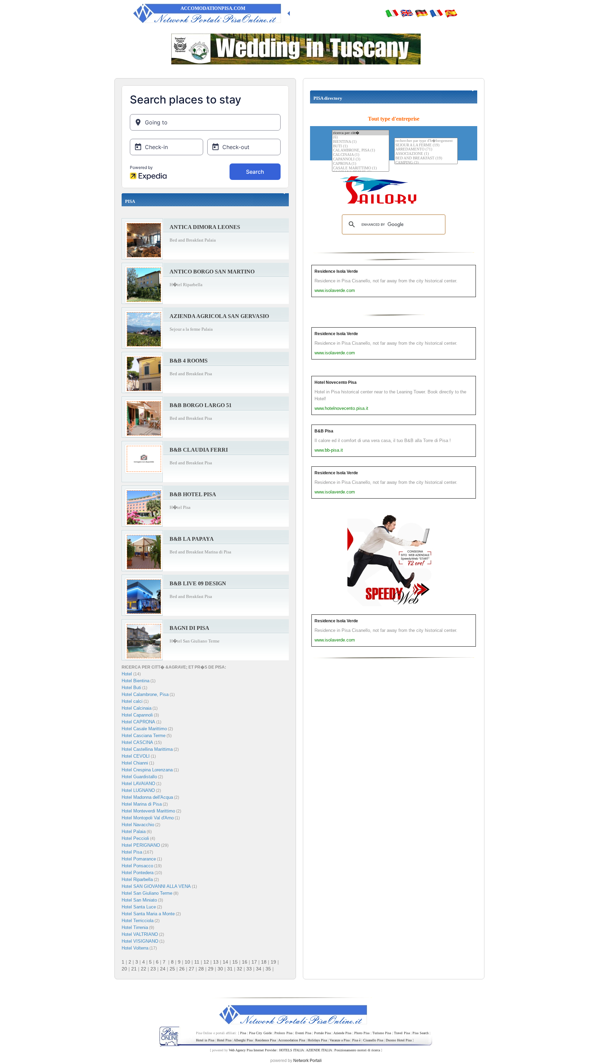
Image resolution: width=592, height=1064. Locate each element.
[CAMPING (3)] (426, 163)
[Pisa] (392, 13)
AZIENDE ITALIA (319, 1050)
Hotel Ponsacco (137, 865)
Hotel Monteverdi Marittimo (148, 811)
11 (196, 962)
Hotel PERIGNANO (141, 845)
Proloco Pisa (283, 1033)
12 (206, 962)
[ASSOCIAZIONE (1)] (426, 154)
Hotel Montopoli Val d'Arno (148, 817)
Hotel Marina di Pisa (142, 804)
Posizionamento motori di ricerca (357, 1050)
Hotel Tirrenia (135, 927)
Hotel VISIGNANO (140, 941)
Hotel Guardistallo (139, 776)
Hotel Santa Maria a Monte (148, 913)
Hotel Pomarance (139, 858)
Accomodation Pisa (291, 1040)
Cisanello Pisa (373, 1040)
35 (268, 968)
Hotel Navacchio (138, 824)
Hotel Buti (131, 687)
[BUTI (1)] (360, 146)
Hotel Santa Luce (139, 906)
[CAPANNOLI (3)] (360, 159)
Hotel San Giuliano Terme (147, 893)
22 (143, 968)
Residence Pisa (265, 1040)
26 (182, 968)
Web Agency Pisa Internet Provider (252, 1050)
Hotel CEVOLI (136, 756)
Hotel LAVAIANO (138, 783)
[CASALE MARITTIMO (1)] (360, 168)
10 (187, 962)
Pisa (243, 1033)
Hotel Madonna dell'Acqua (147, 797)
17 (254, 962)
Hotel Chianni (135, 763)
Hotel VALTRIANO (140, 934)
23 (153, 968)
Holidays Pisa (317, 1040)
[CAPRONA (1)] (360, 164)
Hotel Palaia (134, 831)
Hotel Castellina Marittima (147, 749)
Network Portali (307, 1060)
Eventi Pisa (303, 1033)
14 (225, 962)
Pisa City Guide (260, 1033)
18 (264, 962)
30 (220, 968)
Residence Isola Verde (336, 271)
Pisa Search (420, 1033)
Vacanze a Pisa (339, 1040)
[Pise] (436, 13)
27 (191, 968)
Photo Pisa (361, 1033)
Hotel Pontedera (137, 872)
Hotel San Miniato (139, 900)
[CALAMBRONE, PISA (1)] (360, 150)
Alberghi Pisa (243, 1040)
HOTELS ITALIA (291, 1050)
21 (134, 968)
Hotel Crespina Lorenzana (147, 769)
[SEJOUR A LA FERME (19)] (426, 145)
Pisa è (356, 1040)
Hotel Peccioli (135, 838)
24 (162, 968)
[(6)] (360, 137)
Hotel (127, 673)
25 (172, 968)
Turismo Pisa (381, 1033)
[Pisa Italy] (407, 13)
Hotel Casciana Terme (143, 735)
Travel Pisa (401, 1033)
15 (235, 962)
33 (249, 968)
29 (210, 968)
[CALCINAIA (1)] (360, 155)
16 (244, 962)
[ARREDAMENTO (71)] (426, 149)
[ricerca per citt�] (360, 132)
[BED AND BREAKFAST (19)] (426, 158)
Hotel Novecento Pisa (335, 382)
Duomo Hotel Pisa (398, 1040)
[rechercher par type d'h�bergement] (426, 140)
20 (124, 968)
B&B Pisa (323, 431)
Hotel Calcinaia (136, 708)
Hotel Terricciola (137, 920)
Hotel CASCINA (137, 742)
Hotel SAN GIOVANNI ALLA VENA (156, 886)
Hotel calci (132, 701)
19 (273, 962)
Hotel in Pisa (205, 1040)
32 (239, 968)
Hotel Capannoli (137, 715)
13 (216, 962)
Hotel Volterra (135, 948)
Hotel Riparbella (137, 879)
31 (230, 968)
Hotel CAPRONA (138, 721)
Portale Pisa (322, 1033)
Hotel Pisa (132, 852)
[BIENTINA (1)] (360, 142)
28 (201, 968)
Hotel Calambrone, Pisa (145, 694)
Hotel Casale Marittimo (144, 728)
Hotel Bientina (135, 680)
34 (258, 968)
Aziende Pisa (342, 1033)
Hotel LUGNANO (138, 790)
